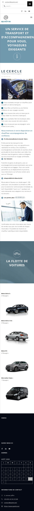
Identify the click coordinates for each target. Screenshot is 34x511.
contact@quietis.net (11, 2)
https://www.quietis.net (11, 506)
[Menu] (29, 3)
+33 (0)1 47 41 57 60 (11, 499)
